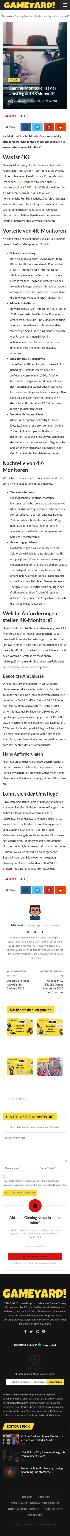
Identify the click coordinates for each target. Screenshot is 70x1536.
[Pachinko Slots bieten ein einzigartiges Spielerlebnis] (50, 1067)
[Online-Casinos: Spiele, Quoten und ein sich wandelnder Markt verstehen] (11, 1440)
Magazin (14, 79)
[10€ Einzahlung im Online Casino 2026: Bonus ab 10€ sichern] (50, 1027)
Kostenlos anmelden (37, 1256)
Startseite (7, 16)
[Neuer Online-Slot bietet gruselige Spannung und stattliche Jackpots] (11, 1472)
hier (19, 181)
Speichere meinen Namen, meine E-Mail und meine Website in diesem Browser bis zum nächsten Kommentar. (35, 1182)
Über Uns (26, 1497)
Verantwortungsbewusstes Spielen (35, 1503)
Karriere (44, 1497)
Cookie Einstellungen (47, 1524)
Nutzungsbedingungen (23, 1509)
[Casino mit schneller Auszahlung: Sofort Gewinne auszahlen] (20, 1027)
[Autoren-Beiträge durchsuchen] (35, 912)
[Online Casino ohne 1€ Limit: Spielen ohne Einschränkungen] (20, 1067)
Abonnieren (55, 1381)
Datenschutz (53, 1509)
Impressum (35, 1515)
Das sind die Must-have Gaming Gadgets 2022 (18, 984)
